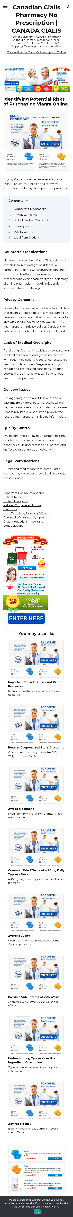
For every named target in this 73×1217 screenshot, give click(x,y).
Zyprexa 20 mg (19, 935)
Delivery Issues (23, 226)
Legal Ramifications (26, 237)
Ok (37, 1212)
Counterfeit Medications (29, 209)
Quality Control (23, 231)
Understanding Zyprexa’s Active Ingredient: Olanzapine (31, 1060)
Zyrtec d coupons (15, 501)
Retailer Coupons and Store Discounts (36, 747)
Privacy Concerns (25, 214)
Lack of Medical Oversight (30, 220)
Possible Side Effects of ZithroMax (33, 997)
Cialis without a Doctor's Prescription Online (36, 52)
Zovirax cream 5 (19, 1123)
